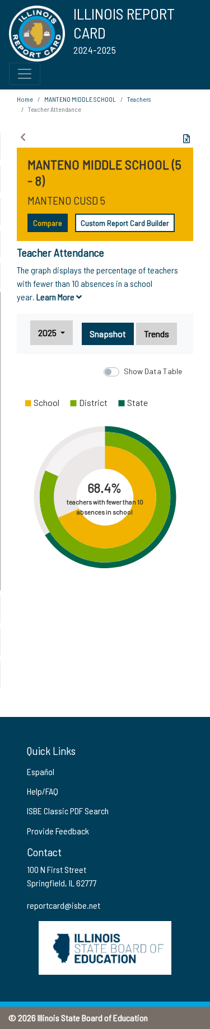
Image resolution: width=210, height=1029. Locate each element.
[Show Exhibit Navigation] (23, 137)
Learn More (56, 296)
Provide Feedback (58, 830)
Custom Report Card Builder (125, 223)
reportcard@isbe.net (63, 905)
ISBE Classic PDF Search (68, 810)
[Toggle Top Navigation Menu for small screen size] (24, 74)
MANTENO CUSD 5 (66, 200)
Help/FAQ (42, 791)
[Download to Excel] (186, 139)
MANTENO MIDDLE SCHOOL (80, 99)
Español (40, 771)
